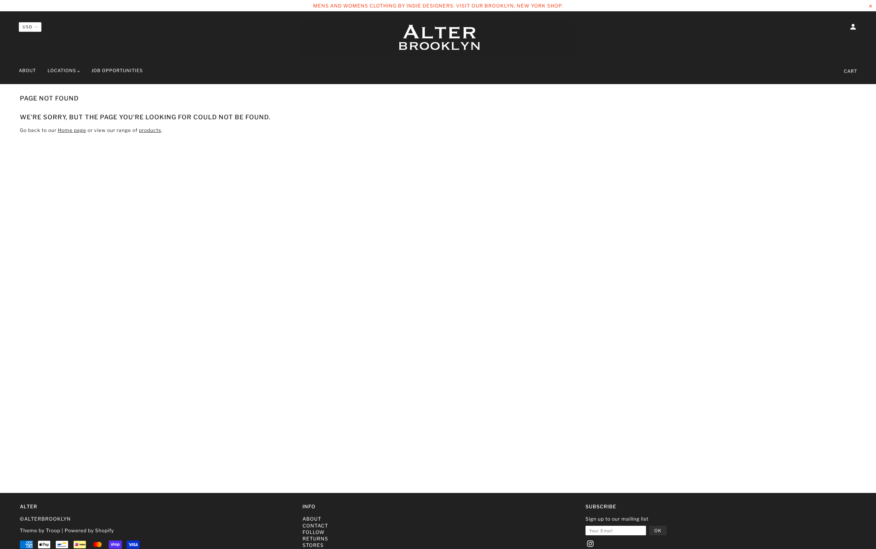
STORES (313, 545)
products (150, 130)
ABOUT (311, 519)
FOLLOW (313, 532)
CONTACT (315, 525)
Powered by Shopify (89, 530)
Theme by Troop (40, 530)
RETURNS (315, 538)
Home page (72, 130)
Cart (850, 71)
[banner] (438, 39)
